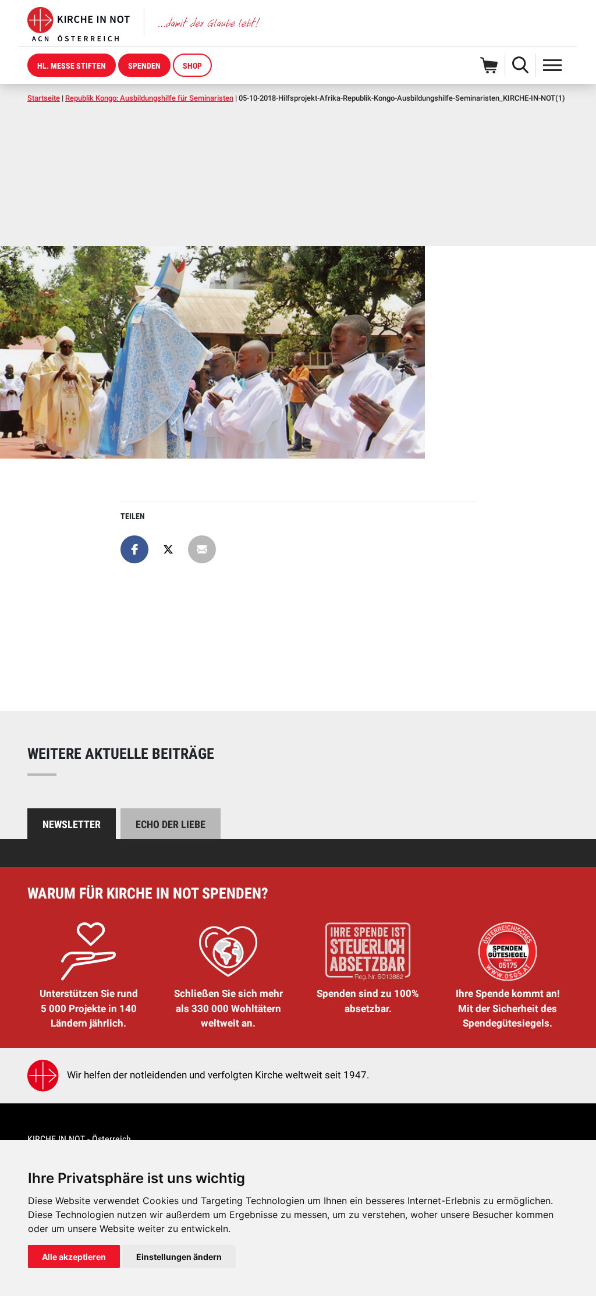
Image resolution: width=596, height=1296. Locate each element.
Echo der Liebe (170, 824)
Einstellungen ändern (179, 1257)
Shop (192, 65)
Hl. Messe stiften (71, 65)
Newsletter (71, 824)
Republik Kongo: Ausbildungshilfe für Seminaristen (149, 98)
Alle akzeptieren (74, 1257)
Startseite (43, 98)
